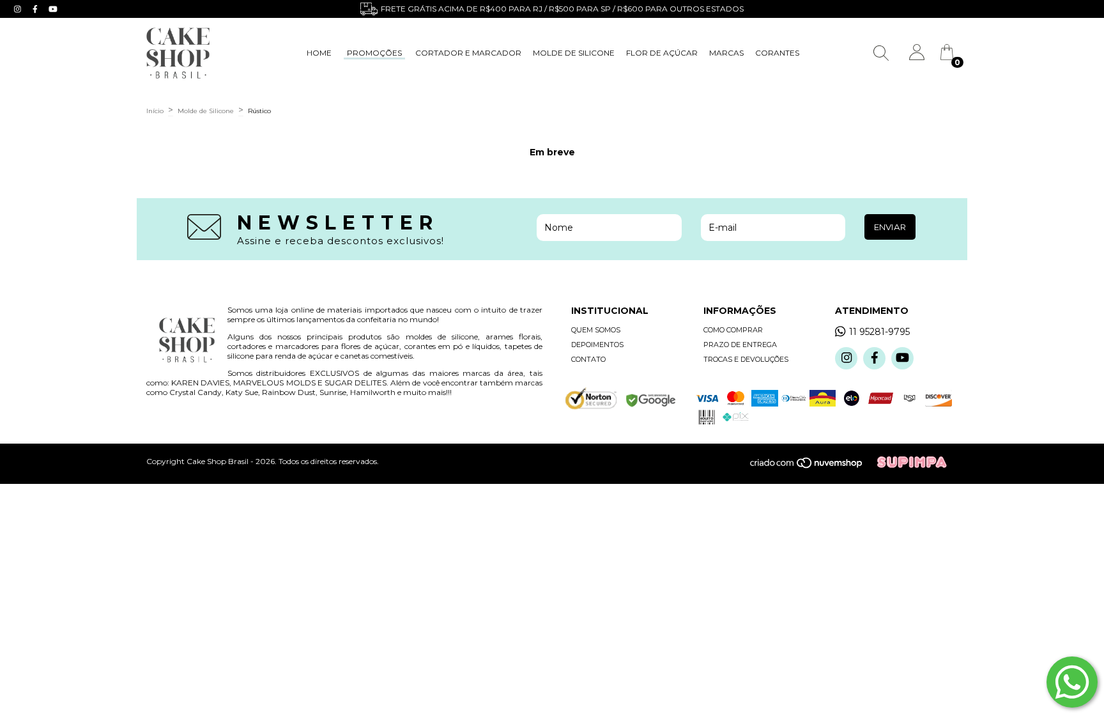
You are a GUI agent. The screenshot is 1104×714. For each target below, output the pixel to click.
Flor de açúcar (662, 53)
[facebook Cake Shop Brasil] (36, 9)
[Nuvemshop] (813, 466)
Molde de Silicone (574, 53)
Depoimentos (597, 344)
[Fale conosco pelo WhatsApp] (1072, 682)
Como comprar (733, 329)
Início (155, 111)
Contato (588, 359)
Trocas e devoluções (745, 359)
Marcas (726, 53)
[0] (947, 57)
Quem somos (595, 329)
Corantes (777, 53)
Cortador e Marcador (468, 53)
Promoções (374, 53)
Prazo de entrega (740, 344)
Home (319, 53)
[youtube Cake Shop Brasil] (53, 9)
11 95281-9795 (879, 332)
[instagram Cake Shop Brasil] (19, 9)
